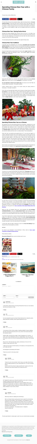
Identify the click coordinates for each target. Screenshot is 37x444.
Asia (6, 259)
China (3, 258)
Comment (4, 284)
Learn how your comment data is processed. (25, 416)
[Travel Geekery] (18, 2)
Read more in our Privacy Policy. (7, 431)
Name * (4, 295)
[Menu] (1, 2)
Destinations (3, 259)
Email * (17, 295)
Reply (5, 309)
